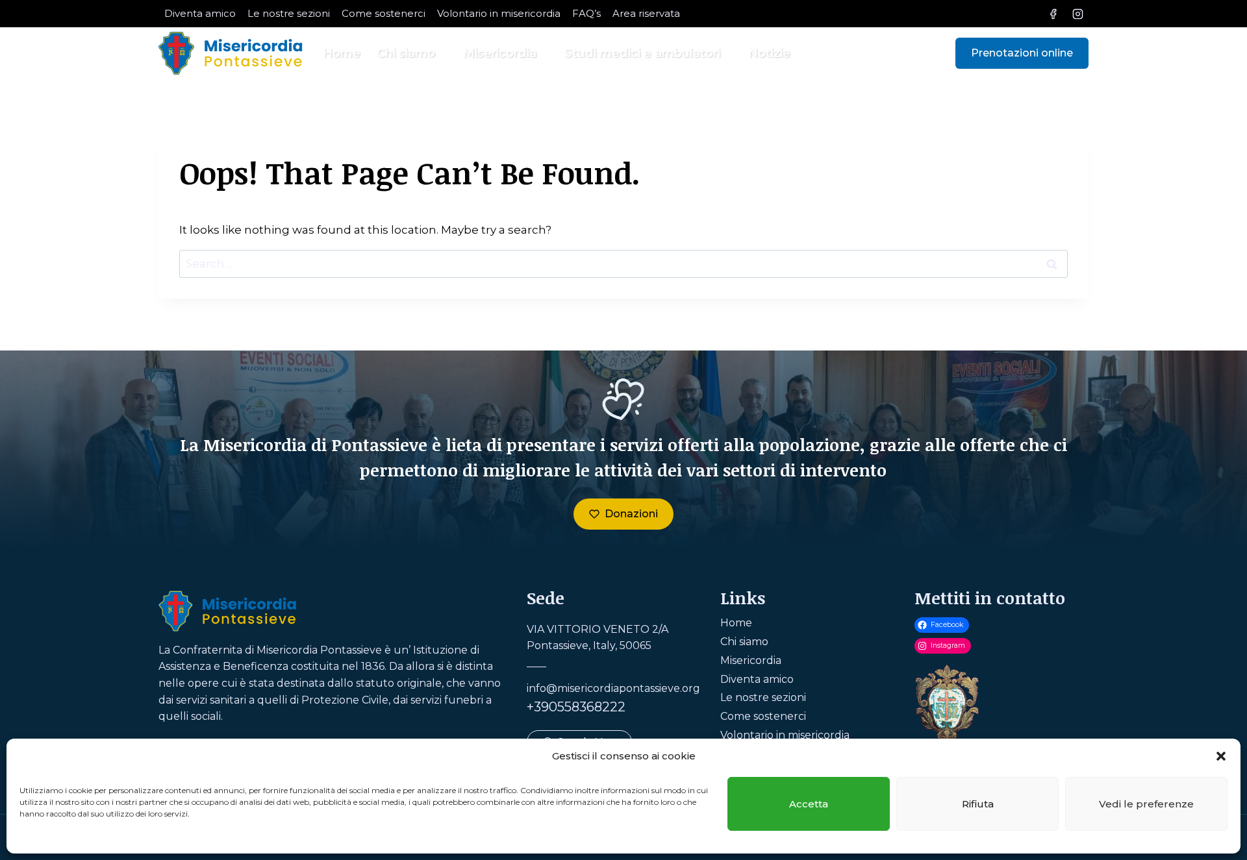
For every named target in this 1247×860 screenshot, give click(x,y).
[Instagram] (1077, 14)
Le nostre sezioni (288, 13)
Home (341, 53)
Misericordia (750, 660)
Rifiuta (978, 804)
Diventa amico (200, 13)
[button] (1221, 756)
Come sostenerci (383, 13)
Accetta (808, 804)
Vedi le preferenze (1146, 804)
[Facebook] (1053, 14)
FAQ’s (586, 13)
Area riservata (646, 13)
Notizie (769, 53)
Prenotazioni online (1022, 53)
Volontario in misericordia (499, 13)
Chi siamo (744, 641)
